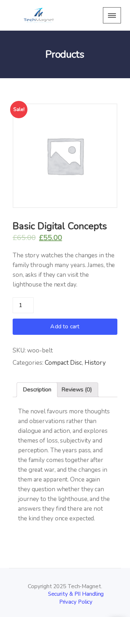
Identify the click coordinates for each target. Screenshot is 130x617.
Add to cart (64, 326)
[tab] (37, 389)
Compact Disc (63, 363)
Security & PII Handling (76, 594)
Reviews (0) (76, 390)
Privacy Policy (76, 601)
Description (37, 390)
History (95, 363)
